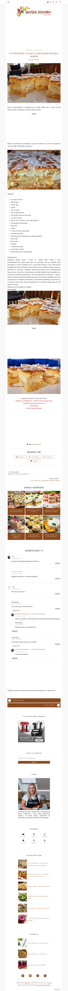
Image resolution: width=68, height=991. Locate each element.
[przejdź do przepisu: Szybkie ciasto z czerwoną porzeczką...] (16, 532)
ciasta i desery (36, 444)
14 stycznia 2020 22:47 (16, 603)
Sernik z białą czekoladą (34, 408)
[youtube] (48, 2)
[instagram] (51, 2)
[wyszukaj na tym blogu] (60, 2)
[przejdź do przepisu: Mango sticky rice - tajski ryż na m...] (51, 532)
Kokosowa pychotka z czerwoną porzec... (52, 510)
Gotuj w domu (16, 571)
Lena (13, 587)
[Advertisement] (37, 32)
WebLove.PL (27, 982)
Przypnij (49, 457)
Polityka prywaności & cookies (42, 985)
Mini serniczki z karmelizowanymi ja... (34, 536)
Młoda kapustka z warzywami (37, 954)
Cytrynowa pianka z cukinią (34, 510)
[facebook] (56, 2)
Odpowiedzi (16, 610)
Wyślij (35, 461)
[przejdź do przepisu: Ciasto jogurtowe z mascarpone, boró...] (16, 507)
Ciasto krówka (34, 406)
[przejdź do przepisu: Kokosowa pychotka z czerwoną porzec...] (51, 507)
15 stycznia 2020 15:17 (20, 624)
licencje (49, 982)
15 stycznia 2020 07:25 (20, 616)
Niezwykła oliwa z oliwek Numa (38, 943)
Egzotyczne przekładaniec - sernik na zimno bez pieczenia (34, 401)
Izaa (13, 556)
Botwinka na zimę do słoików (37, 965)
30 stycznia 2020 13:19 (20, 651)
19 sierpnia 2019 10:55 (16, 573)
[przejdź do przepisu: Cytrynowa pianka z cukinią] (34, 507)
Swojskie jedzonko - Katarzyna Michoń (30, 614)
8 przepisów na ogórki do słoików (38, 908)
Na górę (57, 989)
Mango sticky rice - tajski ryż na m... (51, 535)
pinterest (33, 842)
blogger (23, 842)
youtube (23, 836)
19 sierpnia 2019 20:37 (16, 588)
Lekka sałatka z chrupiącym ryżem (39, 886)
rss (45, 842)
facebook (34, 836)
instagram (44, 836)
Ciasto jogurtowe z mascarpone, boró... (16, 510)
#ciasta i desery (34, 60)
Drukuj (21, 457)
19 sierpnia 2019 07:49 (16, 558)
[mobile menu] (8, 2)
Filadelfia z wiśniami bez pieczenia (34, 403)
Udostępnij (35, 457)
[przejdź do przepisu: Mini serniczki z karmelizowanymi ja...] (34, 532)
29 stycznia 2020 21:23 (16, 639)
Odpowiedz (57, 563)
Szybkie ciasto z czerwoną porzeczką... (16, 536)
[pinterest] (54, 2)
